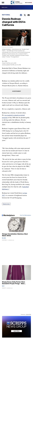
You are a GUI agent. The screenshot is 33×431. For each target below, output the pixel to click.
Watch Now (28, 2)
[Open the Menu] (2, 2)
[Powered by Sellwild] (28, 314)
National (6, 15)
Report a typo (6, 204)
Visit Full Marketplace (25, 215)
